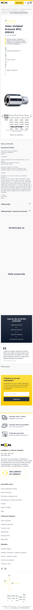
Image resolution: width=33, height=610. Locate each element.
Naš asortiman (5, 535)
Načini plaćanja (6, 520)
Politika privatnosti (7, 524)
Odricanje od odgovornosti (9, 496)
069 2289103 (15, 471)
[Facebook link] (2, 568)
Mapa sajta (4, 539)
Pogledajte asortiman (15, 418)
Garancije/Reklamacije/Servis (18, 435)
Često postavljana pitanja (9, 488)
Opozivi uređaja (6, 507)
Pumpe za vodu (6, 563)
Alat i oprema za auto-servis (10, 11)
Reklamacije (4, 532)
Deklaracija (5, 204)
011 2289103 (14, 474)
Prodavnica (15, 9)
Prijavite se (16, 399)
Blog (2, 511)
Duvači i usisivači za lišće (9, 556)
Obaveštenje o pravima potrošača (11, 500)
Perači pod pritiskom (7, 560)
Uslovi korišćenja (6, 492)
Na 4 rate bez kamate (16, 426)
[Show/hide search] (26, 3)
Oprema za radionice (25, 9)
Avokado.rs (15, 608)
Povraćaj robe (5, 528)
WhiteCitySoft (24, 608)
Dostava (3, 503)
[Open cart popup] (28, 3)
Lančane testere (6, 549)
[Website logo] (5, 2)
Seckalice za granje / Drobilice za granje (13, 552)
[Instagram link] (5, 568)
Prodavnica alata (5, 9)
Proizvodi (19, 2)
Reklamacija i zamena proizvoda (14, 211)
